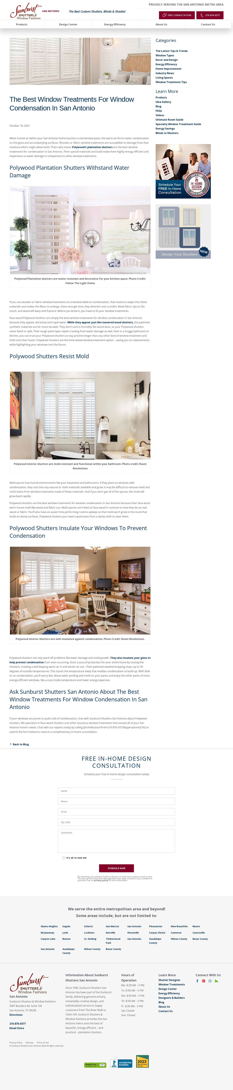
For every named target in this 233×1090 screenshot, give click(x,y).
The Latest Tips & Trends (172, 51)
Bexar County (200, 938)
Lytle (65, 932)
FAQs (159, 111)
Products (161, 97)
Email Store (17, 1028)
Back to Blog (21, 744)
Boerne (66, 938)
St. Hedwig (90, 938)
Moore (196, 926)
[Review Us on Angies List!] (95, 1065)
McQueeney (47, 932)
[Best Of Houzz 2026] (142, 1061)
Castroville (199, 932)
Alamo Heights (49, 926)
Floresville (133, 932)
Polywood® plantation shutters (92, 147)
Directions (16, 1015)
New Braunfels (179, 926)
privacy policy (101, 880)
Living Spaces (164, 77)
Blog (158, 106)
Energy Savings (165, 128)
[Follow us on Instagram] (210, 981)
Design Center (168, 989)
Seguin (66, 926)
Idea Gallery (163, 102)
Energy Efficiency (166, 64)
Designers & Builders (172, 998)
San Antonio (134, 926)
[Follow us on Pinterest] (203, 981)
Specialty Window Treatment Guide (178, 124)
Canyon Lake (48, 938)
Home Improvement (168, 68)
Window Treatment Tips (171, 82)
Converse (176, 932)
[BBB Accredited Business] (121, 1063)
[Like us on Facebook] (197, 981)
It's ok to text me (76, 857)
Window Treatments (172, 984)
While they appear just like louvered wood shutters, (100, 322)
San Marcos (112, 926)
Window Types (165, 55)
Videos (160, 115)
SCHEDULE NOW (116, 868)
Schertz (88, 926)
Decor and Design (167, 60)
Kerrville (110, 932)
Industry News (165, 73)
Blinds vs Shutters (167, 133)
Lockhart (89, 932)
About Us (164, 1006)
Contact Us (166, 1011)
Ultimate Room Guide (169, 119)
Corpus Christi (157, 932)
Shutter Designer (169, 980)
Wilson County (179, 938)
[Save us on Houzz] (216, 981)
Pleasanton (155, 926)
